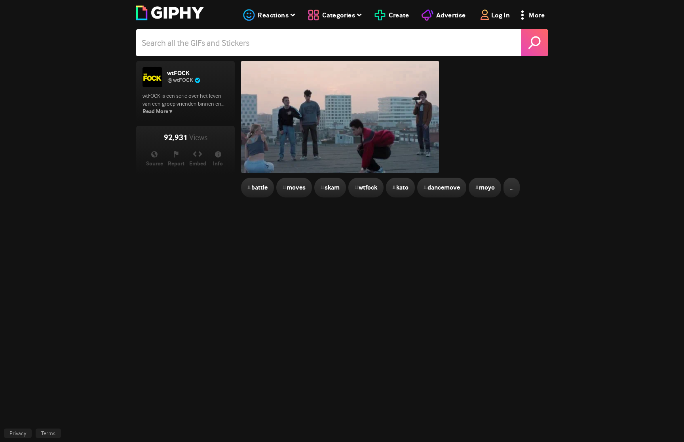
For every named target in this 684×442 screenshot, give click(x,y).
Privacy (18, 433)
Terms (48, 433)
